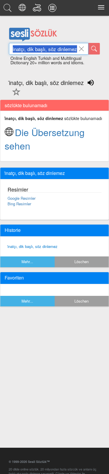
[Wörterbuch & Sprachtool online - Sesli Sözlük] (8, 9)
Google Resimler (21, 198)
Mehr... (27, 261)
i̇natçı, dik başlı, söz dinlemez (33, 246)
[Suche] (94, 49)
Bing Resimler (19, 203)
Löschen (81, 261)
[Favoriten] (15, 95)
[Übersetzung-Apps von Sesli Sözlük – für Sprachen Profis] (53, 9)
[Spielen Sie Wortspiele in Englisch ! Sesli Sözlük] (38, 9)
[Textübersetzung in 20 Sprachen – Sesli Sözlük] (23, 9)
